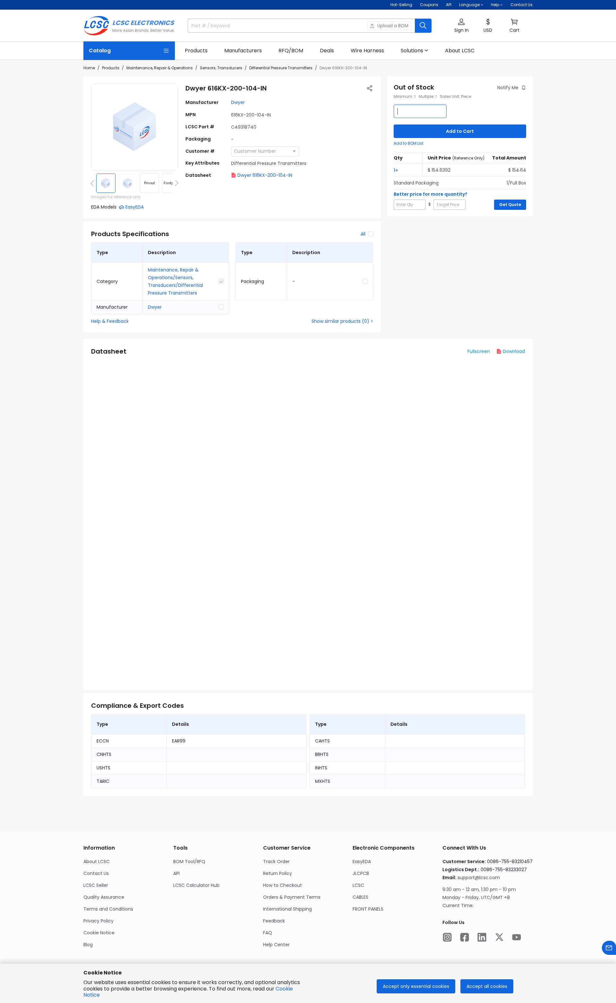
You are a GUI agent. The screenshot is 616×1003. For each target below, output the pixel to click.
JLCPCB (361, 873)
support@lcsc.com (479, 877)
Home (89, 68)
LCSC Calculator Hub (196, 885)
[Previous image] (93, 183)
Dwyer (238, 102)
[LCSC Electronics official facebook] (464, 937)
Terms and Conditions (108, 909)
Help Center (276, 944)
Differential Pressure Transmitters (280, 68)
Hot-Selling (401, 4)
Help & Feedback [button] (110, 321)
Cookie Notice (99, 933)
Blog (88, 944)
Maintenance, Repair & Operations (159, 68)
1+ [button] (396, 170)
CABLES (360, 897)
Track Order (276, 861)
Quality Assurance (103, 897)
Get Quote (510, 204)
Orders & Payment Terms (292, 897)
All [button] (363, 234)
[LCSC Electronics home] (129, 25)
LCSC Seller (95, 885)
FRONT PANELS (368, 909)
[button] (461, 26)
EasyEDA (362, 861)
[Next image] (175, 183)
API (448, 4)
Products (110, 68)
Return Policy (277, 873)
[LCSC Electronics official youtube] (516, 937)
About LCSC (96, 861)
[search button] (423, 26)
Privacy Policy (98, 921)
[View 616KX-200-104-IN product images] (134, 127)
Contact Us (521, 4)
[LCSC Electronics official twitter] (499, 937)
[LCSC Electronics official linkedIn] (482, 937)
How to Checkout (282, 885)
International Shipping (287, 909)
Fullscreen (478, 351)
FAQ (267, 933)
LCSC (358, 885)
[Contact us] (609, 948)
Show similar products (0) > (342, 321)
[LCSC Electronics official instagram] (447, 937)
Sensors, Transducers (221, 68)
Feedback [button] (274, 921)
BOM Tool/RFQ (189, 861)
